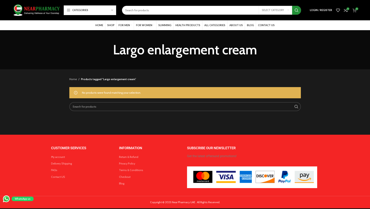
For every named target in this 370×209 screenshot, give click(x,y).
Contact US (58, 177)
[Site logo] (36, 10)
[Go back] (108, 50)
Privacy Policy (127, 163)
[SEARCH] (296, 10)
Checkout (125, 177)
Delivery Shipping (61, 163)
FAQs (54, 170)
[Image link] (252, 177)
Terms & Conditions (131, 170)
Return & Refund (128, 157)
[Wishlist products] (338, 10)
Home (73, 79)
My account (58, 157)
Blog (121, 183)
